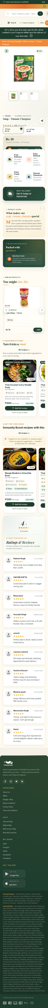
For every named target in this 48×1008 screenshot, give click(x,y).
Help (43, 2)
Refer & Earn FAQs (9, 829)
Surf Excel (28, 973)
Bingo (32, 937)
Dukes (25, 928)
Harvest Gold (12, 962)
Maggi (40, 982)
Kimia (31, 951)
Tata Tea (27, 955)
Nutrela (23, 922)
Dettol (11, 928)
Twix (29, 928)
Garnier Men (20, 951)
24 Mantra (31, 966)
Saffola (12, 969)
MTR (26, 948)
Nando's (21, 973)
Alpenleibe (30, 942)
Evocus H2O (22, 942)
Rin (30, 948)
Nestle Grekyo (30, 922)
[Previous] (6, 310)
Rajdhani (6, 953)
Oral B (5, 911)
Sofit (15, 989)
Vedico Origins (13, 957)
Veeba (17, 986)
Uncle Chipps (35, 928)
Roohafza (6, 928)
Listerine (32, 969)
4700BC (9, 920)
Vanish (5, 973)
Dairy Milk (41, 935)
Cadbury (27, 982)
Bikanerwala (7, 964)
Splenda (9, 908)
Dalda (5, 984)
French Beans (30, 901)
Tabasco (5, 933)
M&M (39, 917)
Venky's (36, 946)
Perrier (20, 957)
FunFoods (21, 948)
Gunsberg (10, 944)
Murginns (16, 931)
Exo (15, 951)
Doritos (40, 953)
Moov (34, 980)
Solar (4, 908)
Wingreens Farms (36, 944)
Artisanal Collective (25, 931)
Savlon (30, 913)
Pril (43, 908)
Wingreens (6, 977)
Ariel (21, 980)
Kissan (10, 935)
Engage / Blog (8, 799)
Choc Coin (10, 313)
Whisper (29, 960)
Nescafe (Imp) (37, 913)
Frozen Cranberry (20, 898)
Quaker (19, 926)
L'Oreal (28, 944)
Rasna (34, 924)
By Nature (40, 980)
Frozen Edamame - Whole (11, 901)
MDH (40, 908)
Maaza (15, 935)
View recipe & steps (19, 412)
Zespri (5, 937)
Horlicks (24, 946)
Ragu (19, 953)
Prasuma (24, 908)
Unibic (41, 926)
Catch (16, 948)
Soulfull (38, 969)
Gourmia (38, 922)
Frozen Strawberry (25, 896)
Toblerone (6, 924)
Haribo (25, 935)
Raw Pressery (30, 991)
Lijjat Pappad (36, 931)
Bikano (36, 926)
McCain (19, 962)
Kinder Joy (21, 989)
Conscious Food (29, 915)
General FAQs (8, 821)
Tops (9, 922)
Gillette (37, 915)
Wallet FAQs (7, 825)
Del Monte (24, 953)
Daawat (18, 922)
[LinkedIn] (22, 781)
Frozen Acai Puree (36, 896)
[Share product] (42, 121)
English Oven (7, 971)
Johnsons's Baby (18, 915)
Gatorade (15, 982)
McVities (17, 955)
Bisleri (5, 966)
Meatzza (27, 937)
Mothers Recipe (8, 942)
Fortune (14, 926)
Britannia (34, 955)
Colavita (20, 933)
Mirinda (15, 973)
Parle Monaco (17, 984)
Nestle (32, 984)
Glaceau (10, 973)
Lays (29, 924)
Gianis (33, 940)
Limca (16, 969)
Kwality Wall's (36, 975)
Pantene (13, 991)
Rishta (22, 986)
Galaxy (23, 955)
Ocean (10, 982)
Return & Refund (9, 803)
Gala (36, 937)
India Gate (41, 957)
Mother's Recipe (26, 920)
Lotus (19, 977)
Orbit (35, 917)
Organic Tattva (27, 980)
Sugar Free (21, 906)
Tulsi (4, 915)
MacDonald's (22, 964)
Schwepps (33, 911)
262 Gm (10, 320)
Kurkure (14, 913)
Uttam (25, 957)
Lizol (29, 953)
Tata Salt (29, 957)
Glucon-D (23, 944)
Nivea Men (29, 926)
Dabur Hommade (21, 971)
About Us (6, 792)
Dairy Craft (25, 962)
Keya (15, 906)
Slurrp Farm (40, 906)
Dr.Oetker (12, 986)
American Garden (8, 948)
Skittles (27, 911)
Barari (5, 944)
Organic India (16, 908)
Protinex (16, 944)
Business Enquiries (9, 832)
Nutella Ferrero (26, 977)
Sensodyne (38, 966)
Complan (11, 917)
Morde (11, 960)
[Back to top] (42, 1005)
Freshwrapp (38, 942)
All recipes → (24, 350)
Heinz (27, 906)
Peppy (35, 957)
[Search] (40, 13)
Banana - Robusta (31, 894)
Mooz (24, 926)
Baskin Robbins (15, 940)
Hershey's (17, 960)
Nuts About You (26, 940)
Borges (5, 955)
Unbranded (19, 975)
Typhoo (36, 984)
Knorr (9, 966)
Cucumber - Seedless (16, 903)
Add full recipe (21, 408)
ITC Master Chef (22, 913)
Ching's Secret (25, 917)
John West (11, 955)
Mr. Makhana (20, 966)
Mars (43, 917)
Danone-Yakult (38, 951)
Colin (9, 937)
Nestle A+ (17, 917)
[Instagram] (11, 781)
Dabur (39, 977)
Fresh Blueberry (20, 894)
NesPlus (15, 942)
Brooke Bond (24, 924)
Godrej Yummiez (14, 980)
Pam (30, 906)
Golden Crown (14, 924)
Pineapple (22, 901)
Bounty (39, 971)
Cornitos (34, 953)
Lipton (27, 951)
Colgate (19, 935)
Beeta (13, 922)
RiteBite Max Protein (35, 962)
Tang (24, 933)
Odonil (34, 920)
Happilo (5, 957)
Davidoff (38, 940)
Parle (10, 931)
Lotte (32, 917)
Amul (43, 922)
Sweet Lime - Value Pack (33, 898)
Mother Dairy (16, 920)
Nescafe (21, 982)
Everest (19, 991)
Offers (5, 796)
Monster (34, 935)
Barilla (29, 933)
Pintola (39, 955)
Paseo (38, 920)
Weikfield (23, 960)
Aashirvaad (34, 982)
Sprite (14, 975)
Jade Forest (25, 984)
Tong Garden (17, 946)
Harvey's (5, 980)
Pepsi (27, 969)
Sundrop (9, 915)
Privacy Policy (8, 807)
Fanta (5, 920)
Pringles (9, 984)
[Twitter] (16, 781)
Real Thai (34, 973)
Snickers (34, 977)
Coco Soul (35, 960)
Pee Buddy (13, 977)
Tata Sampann (39, 964)
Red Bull (34, 971)
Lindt (26, 966)
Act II (29, 971)
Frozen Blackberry (8, 898)
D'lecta (14, 971)
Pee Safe (9, 913)
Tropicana (35, 948)
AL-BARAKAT (29, 989)
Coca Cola (14, 964)
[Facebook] (5, 781)
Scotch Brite (30, 964)
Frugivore (22, 969)
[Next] (42, 310)
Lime (24, 903)
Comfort (8, 926)
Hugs (38, 924)
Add (39, 330)
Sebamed (31, 986)
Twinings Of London (17, 937)
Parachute (6, 969)
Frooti (29, 935)
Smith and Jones (32, 908)
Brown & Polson (8, 946)
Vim (12, 951)
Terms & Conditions (10, 810)
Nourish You (28, 975)
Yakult (34, 906)
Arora (8, 940)
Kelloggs (21, 911)
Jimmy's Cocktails (12, 911)
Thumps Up (6, 991)
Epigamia (6, 986)
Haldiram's (36, 989)
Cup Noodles (13, 933)
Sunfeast (5, 931)
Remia (24, 991)
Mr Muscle (42, 991)
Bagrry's (33, 933)
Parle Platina (13, 953)
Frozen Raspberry (32, 903)
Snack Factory (18, 928)
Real (26, 986)
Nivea (11, 989)
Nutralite (5, 960)
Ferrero (5, 982)
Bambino (30, 946)
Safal (36, 991)
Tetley (13, 966)
